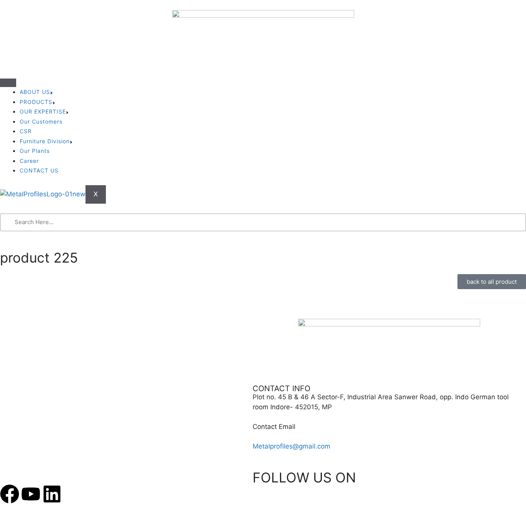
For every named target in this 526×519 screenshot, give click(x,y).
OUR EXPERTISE (43, 111)
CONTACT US (39, 170)
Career (29, 160)
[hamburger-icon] (8, 83)
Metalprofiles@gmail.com (291, 446)
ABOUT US (35, 92)
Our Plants (35, 150)
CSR (26, 131)
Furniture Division (45, 141)
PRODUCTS (36, 102)
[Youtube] (30, 494)
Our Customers (41, 121)
